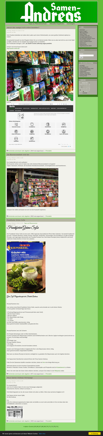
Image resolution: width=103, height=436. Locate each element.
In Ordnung (94, 433)
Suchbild (81, 65)
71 (49, 426)
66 (37, 426)
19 (80, 90)
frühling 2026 (83, 75)
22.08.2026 (85, 92)
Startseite (82, 29)
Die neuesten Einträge (86, 63)
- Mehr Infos (41, 434)
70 (47, 426)
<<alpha (25, 426)
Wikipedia (57, 370)
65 (35, 426)
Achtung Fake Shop (85, 74)
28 (83, 91)
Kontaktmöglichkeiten (85, 37)
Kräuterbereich (60, 367)
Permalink (49, 151)
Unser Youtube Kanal (85, 41)
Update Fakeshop (84, 73)
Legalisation (82, 71)
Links (82, 27)
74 (57, 426)
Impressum (82, 43)
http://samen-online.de (13, 48)
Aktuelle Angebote (57, 24)
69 (45, 426)
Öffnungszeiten (83, 32)
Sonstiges (71, 24)
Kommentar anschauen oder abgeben (19, 151)
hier (44, 362)
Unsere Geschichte (84, 40)
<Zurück (31, 426)
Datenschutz (83, 44)
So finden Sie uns (84, 35)
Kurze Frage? (83, 31)
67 (40, 426)
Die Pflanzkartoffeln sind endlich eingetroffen (86, 69)
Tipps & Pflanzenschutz (37, 24)
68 (42, 426)
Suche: (82, 50)
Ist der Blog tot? (83, 67)
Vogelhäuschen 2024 (85, 45)
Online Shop (83, 34)
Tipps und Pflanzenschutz (30, 223)
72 (52, 426)
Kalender (83, 80)
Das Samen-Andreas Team (87, 38)
